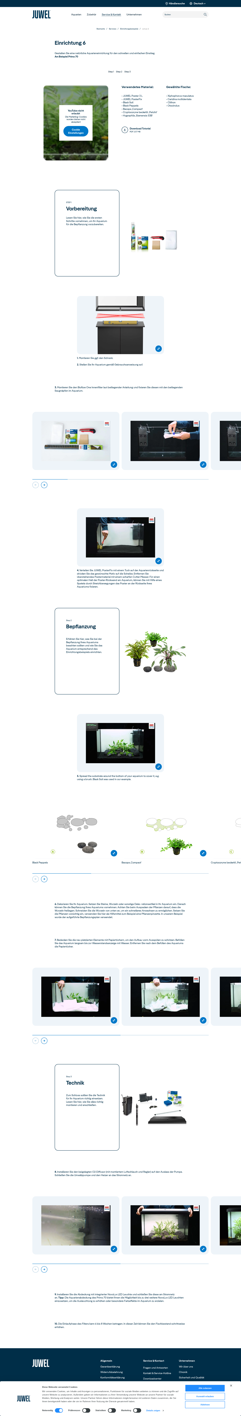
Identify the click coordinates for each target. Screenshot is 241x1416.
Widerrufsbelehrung (111, 1372)
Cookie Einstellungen (76, 131)
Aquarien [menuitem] (76, 14)
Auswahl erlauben (205, 1396)
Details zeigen (153, 1410)
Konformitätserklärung (112, 1377)
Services (112, 29)
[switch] (86, 1410)
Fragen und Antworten (155, 1367)
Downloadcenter (152, 1378)
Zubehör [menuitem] (91, 14)
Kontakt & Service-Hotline (157, 1373)
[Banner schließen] (231, 1386)
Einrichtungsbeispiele (129, 29)
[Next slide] (44, 485)
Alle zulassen (205, 1388)
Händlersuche (177, 3)
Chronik (183, 1372)
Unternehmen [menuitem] (134, 14)
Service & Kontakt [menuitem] (111, 14)
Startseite (101, 29)
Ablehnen (205, 1404)
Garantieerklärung (110, 1366)
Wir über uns (186, 1366)
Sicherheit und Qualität (191, 1377)
